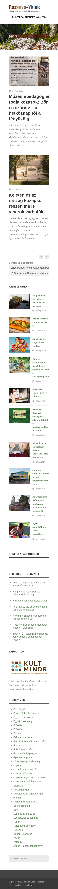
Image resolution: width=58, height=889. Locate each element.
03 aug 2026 (41, 381)
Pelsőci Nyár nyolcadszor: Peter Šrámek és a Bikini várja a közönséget (29, 268)
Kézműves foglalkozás (25, 769)
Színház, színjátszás (24, 814)
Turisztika (18, 830)
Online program (21, 806)
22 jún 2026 (40, 516)
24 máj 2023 (17, 91)
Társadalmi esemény (24, 826)
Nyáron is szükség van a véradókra (39, 393)
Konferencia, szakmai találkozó (29, 777)
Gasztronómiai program (25, 753)
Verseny (17, 842)
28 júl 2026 (40, 401)
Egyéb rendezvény (23, 717)
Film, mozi (18, 745)
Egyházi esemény (22, 721)
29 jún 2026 (40, 462)
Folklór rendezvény (23, 749)
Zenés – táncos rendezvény (28, 846)
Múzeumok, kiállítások (25, 801)
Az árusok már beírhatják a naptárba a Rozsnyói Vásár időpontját (40, 504)
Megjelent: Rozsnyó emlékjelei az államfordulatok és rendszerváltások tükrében (41, 420)
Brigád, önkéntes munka (26, 713)
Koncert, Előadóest (23, 773)
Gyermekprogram (22, 757)
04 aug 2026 (41, 351)
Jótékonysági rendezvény (26, 761)
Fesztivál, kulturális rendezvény (30, 741)
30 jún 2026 (40, 435)
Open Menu (46, 8)
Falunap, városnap (23, 737)
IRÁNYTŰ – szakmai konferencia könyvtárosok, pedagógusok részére (30, 637)
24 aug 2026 (41, 311)
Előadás (17, 725)
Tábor (16, 822)
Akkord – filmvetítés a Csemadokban (29, 273)
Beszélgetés (19, 709)
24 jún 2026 (40, 489)
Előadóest (18, 729)
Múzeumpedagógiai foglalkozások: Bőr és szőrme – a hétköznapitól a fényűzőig (29, 107)
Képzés (17, 765)
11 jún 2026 (40, 539)
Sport (16, 810)
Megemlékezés (21, 789)
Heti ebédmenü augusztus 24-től (40, 322)
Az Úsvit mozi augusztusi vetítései (39, 342)
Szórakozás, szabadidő (25, 818)
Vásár (16, 838)
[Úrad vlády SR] (29, 667)
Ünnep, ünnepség (22, 834)
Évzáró (17, 733)
